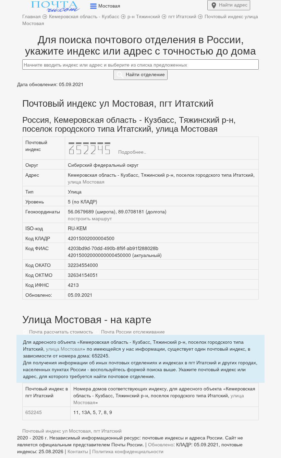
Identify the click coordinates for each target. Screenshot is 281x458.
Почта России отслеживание (132, 331)
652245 (33, 412)
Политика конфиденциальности (127, 451)
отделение (145, 74)
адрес (233, 4)
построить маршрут (90, 218)
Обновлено (160, 444)
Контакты (78, 451)
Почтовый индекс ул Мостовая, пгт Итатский (72, 430)
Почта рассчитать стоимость (60, 331)
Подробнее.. (132, 151)
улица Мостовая (86, 181)
